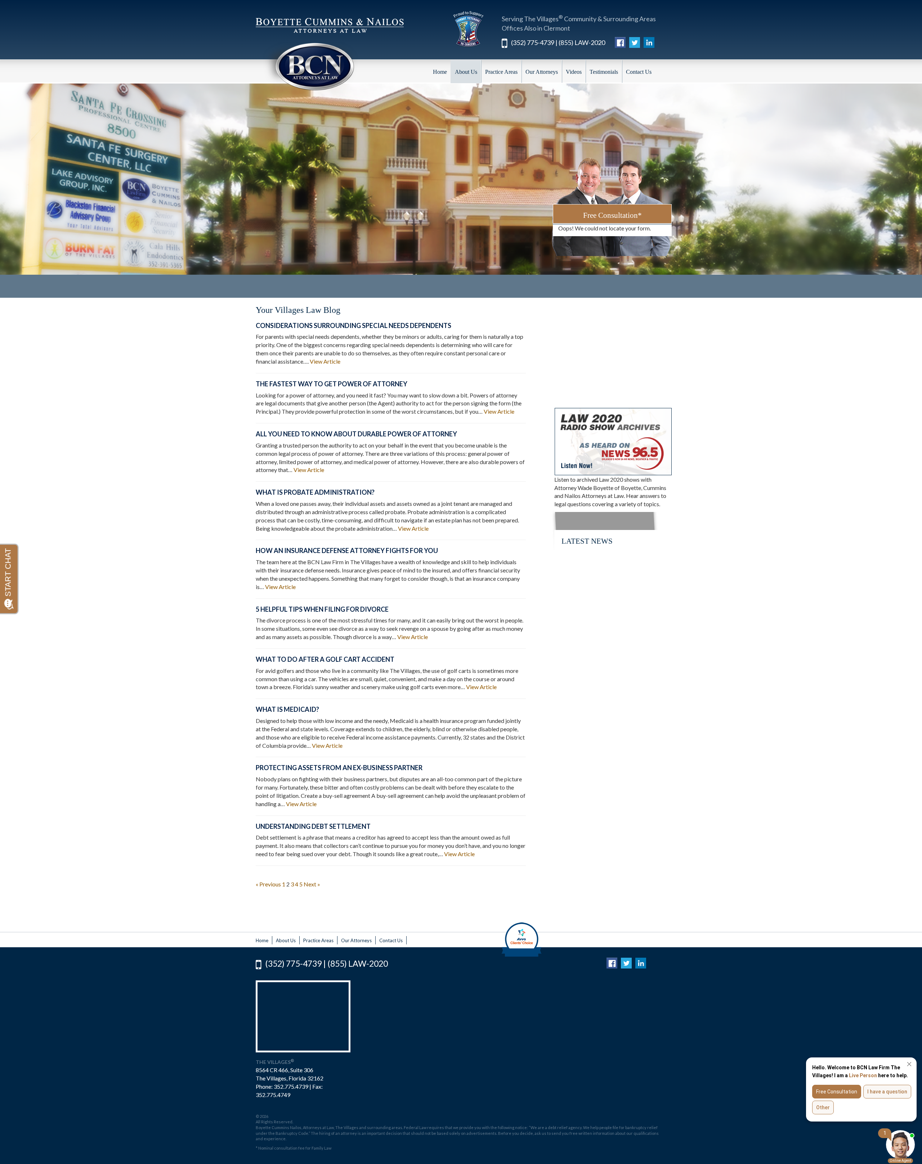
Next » (312, 884)
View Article (325, 361)
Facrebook (620, 41)
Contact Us (639, 72)
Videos (574, 72)
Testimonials (604, 72)
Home (440, 72)
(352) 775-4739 (532, 42)
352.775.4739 (291, 1086)
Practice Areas (501, 72)
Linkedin (649, 41)
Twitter (634, 41)
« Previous (268, 884)
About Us (466, 72)
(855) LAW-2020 (582, 42)
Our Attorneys (541, 72)
